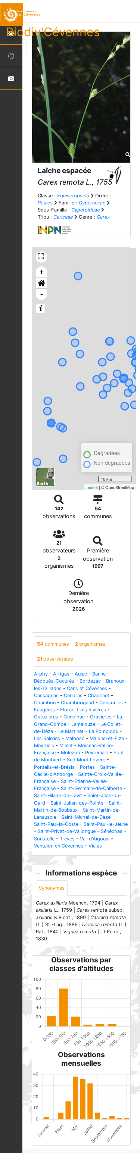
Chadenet (98, 695)
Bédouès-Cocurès (54, 681)
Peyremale (96, 752)
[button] (41, 283)
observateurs (55, 659)
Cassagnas (46, 695)
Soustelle (44, 839)
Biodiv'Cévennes (53, 32)
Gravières (101, 717)
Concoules (111, 702)
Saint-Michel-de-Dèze (86, 817)
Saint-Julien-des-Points (76, 803)
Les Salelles (47, 738)
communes (53, 644)
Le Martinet (71, 731)
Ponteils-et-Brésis (54, 767)
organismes (90, 644)
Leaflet (91, 487)
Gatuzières (46, 717)
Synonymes (52, 888)
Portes (87, 767)
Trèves (67, 839)
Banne (99, 674)
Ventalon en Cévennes (58, 846)
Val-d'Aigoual (94, 839)
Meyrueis (44, 745)
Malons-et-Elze (107, 738)
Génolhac (74, 717)
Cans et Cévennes (87, 688)
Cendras (73, 695)
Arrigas (61, 674)
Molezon (70, 752)
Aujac (81, 674)
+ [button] (42, 272)
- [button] (42, 294)
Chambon (45, 702)
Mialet (66, 745)
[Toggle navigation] (16, 47)
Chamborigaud (77, 702)
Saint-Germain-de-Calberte (91, 788)
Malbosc (74, 738)
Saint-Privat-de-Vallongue (67, 831)
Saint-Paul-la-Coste (56, 824)
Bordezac (90, 681)
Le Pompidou (103, 731)
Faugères (44, 709)
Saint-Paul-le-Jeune (106, 824)
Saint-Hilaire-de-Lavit (58, 795)
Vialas (95, 846)
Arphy (41, 674)
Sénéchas (111, 831)
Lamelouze (83, 724)
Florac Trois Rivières (83, 709)
